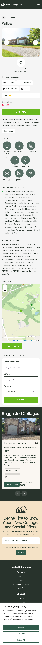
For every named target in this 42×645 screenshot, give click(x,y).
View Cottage (12, 484)
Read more (8, 131)
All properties (12, 17)
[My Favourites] (34, 5)
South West (21, 588)
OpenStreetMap (27, 340)
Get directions (12, 346)
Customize (21, 634)
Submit (21, 553)
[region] (21, 624)
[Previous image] (6, 42)
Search (21, 399)
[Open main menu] (38, 4)
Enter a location (11, 361)
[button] (21, 311)
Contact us (21, 602)
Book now (21, 112)
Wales (21, 580)
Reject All (21, 640)
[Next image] (35, 42)
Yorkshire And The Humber (21, 584)
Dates (7, 374)
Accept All (21, 628)
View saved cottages (21, 71)
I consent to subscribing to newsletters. (22, 547)
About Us (21, 598)
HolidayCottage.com (14, 4)
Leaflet (17, 340)
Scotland (21, 577)
